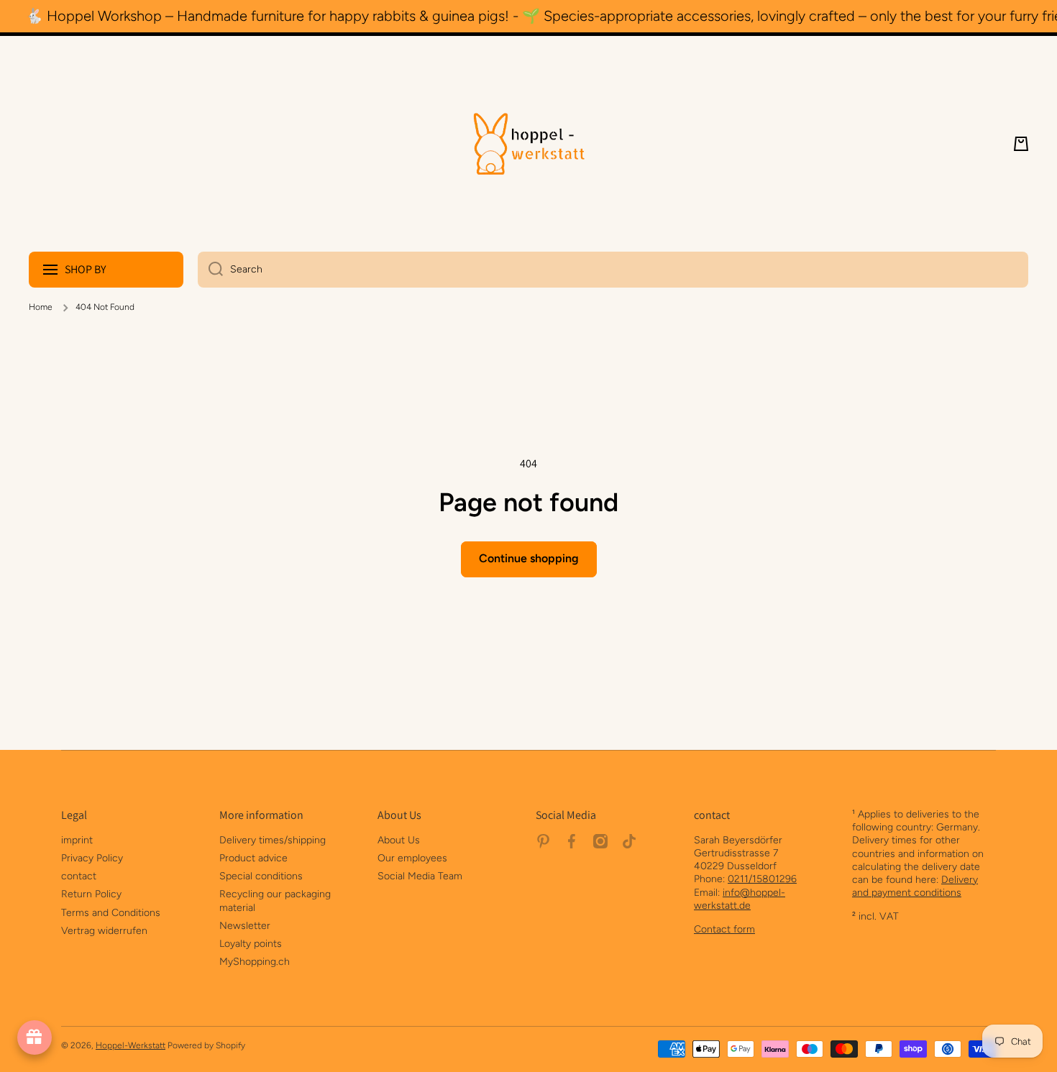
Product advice (253, 858)
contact (78, 876)
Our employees (412, 858)
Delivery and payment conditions (915, 886)
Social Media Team (420, 876)
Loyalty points (250, 944)
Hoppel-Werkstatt (130, 1045)
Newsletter (244, 926)
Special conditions (261, 876)
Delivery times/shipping (272, 840)
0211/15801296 (762, 879)
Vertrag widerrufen (104, 931)
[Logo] (528, 144)
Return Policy (91, 894)
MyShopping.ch (254, 962)
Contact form (724, 929)
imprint (77, 840)
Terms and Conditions (110, 913)
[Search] (210, 270)
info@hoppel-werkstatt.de (739, 899)
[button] (1021, 144)
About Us (399, 840)
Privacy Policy (92, 858)
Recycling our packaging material (275, 900)
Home (40, 307)
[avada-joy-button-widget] (34, 1037)
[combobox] (613, 270)
